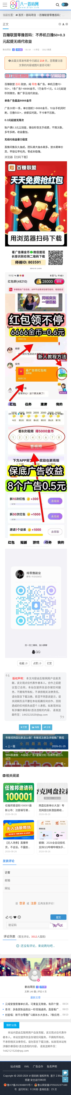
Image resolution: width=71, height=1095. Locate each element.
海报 (36, 727)
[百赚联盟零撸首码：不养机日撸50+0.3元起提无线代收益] (36, 215)
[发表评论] (65, 1073)
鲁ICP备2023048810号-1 (20, 1085)
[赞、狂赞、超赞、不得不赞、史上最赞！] (15, 917)
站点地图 (15, 1066)
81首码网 (34, 1075)
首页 (20, 15)
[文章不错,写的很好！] (7, 917)
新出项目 (12, 49)
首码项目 (31, 15)
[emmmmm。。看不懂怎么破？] (11, 917)
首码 (17, 84)
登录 (22, 903)
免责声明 (52, 1066)
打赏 (49, 663)
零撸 (34, 84)
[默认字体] (63, 24)
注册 (33, 903)
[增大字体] (67, 24)
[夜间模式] (65, 4)
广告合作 (38, 1066)
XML (26, 1066)
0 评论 (35, 49)
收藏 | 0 (23, 663)
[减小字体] (60, 24)
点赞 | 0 (37, 663)
